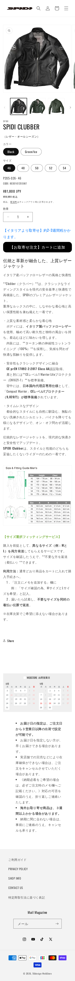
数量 (6, 209)
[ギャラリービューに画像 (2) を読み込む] (37, 106)
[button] (66, 8)
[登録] (56, 924)
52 (50, 168)
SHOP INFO (14, 878)
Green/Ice (31, 151)
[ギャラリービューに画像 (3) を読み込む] (56, 106)
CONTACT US (15, 887)
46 (9, 168)
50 (37, 168)
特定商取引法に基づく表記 (26, 897)
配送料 (13, 201)
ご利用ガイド (17, 859)
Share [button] (10, 640)
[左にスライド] (4, 107)
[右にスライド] (70, 107)
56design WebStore (42, 973)
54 (64, 168)
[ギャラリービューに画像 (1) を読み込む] (18, 106)
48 (23, 168)
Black (11, 151)
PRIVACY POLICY (18, 869)
